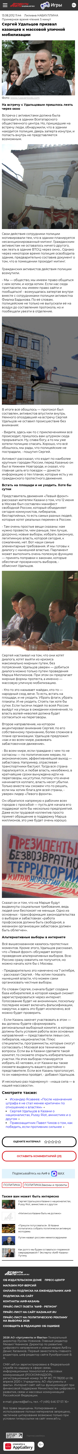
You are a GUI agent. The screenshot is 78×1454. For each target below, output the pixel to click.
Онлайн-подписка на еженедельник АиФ (37, 1290)
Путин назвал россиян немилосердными (42, 1237)
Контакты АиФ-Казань (21, 1301)
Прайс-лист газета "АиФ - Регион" (30, 1306)
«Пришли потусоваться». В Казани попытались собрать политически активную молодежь (44, 1228)
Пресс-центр (55, 1280)
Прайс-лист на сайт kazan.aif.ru (29, 1312)
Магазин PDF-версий (19, 1285)
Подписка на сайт (18, 1296)
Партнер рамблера (36, 1436)
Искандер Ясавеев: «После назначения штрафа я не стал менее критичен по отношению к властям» (39, 1103)
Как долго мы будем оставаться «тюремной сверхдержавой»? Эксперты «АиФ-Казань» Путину (43, 1252)
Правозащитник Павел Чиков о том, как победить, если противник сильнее (39, 1125)
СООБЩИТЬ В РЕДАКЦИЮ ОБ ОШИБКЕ (31, 1326)
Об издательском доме (22, 1280)
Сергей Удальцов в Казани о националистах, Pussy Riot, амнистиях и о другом (38, 1115)
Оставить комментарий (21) (39, 1156)
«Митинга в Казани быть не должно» (39, 1213)
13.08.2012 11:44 (11, 15)
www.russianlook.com (25, 98)
